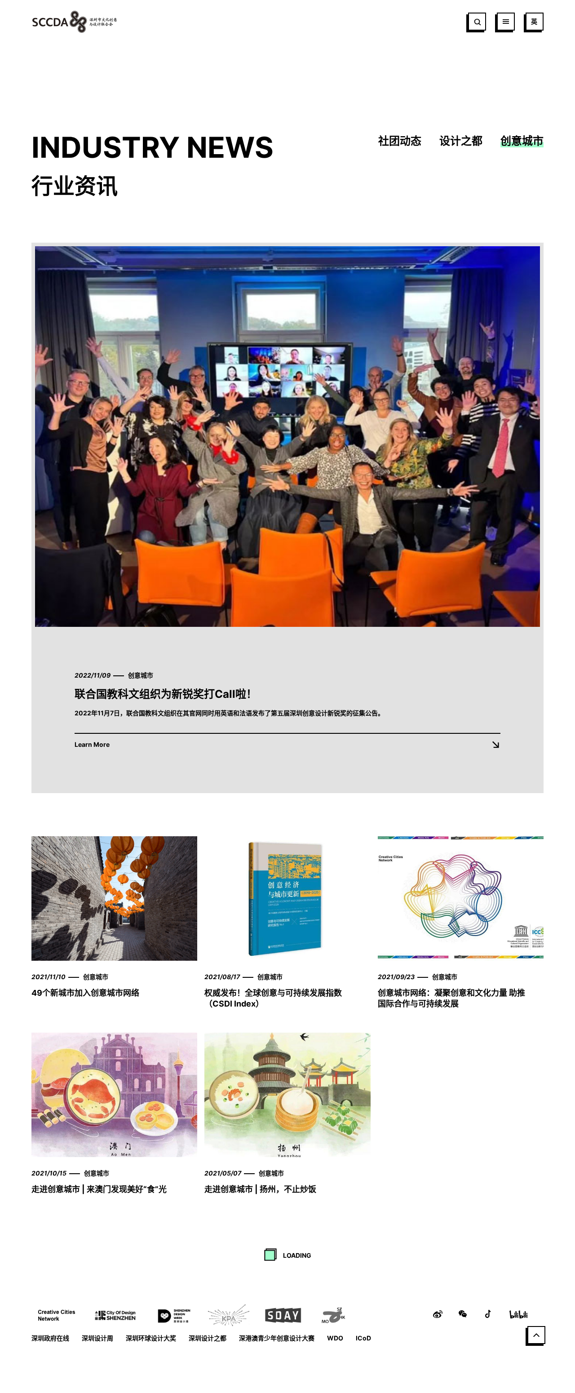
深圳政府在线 (50, 1338)
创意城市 (522, 140)
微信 (462, 1314)
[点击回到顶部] (536, 1335)
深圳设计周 (97, 1338)
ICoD (363, 1338)
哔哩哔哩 (518, 1314)
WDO (335, 1338)
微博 (437, 1314)
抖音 (487, 1314)
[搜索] (477, 22)
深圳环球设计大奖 (151, 1338)
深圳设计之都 (207, 1338)
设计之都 (460, 140)
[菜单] (506, 22)
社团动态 (399, 140)
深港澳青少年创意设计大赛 (276, 1338)
